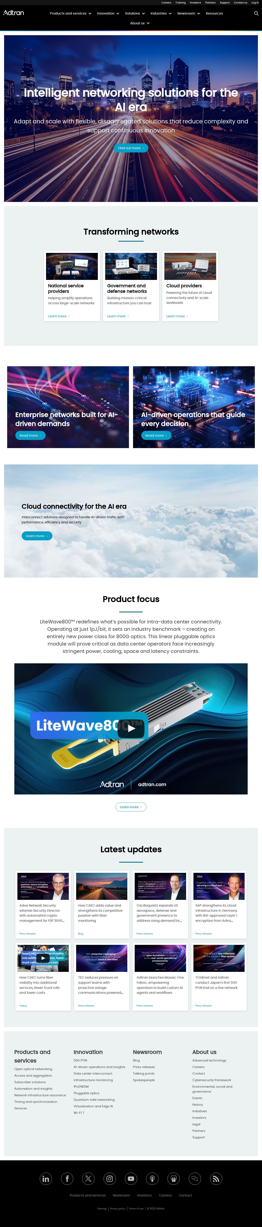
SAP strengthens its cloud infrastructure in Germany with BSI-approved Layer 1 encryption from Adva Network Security (216, 915)
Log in (255, 2)
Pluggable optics (86, 1093)
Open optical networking (33, 1069)
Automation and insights (33, 1088)
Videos (23, 1006)
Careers (166, 2)
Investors (195, 2)
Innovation (105, 13)
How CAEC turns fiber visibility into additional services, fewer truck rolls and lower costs (39, 985)
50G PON (80, 1060)
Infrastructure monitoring (93, 1080)
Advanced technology (209, 1060)
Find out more (129, 148)
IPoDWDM (81, 1086)
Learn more (57, 316)
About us (137, 23)
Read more (29, 435)
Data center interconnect (93, 1073)
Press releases (27, 934)
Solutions (132, 13)
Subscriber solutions (30, 1082)
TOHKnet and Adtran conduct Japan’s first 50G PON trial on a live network (216, 982)
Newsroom (186, 13)
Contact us (240, 2)
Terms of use (136, 1209)
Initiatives (199, 1111)
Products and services (68, 13)
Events (197, 1098)
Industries (159, 13)
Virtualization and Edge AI (93, 1106)
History (197, 1104)
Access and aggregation (33, 1075)
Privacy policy (117, 1209)
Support (225, 2)
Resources (214, 13)
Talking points (144, 1073)
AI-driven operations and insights (99, 1067)
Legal (196, 1124)
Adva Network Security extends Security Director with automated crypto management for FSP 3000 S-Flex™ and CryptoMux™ (40, 915)
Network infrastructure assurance (40, 1095)
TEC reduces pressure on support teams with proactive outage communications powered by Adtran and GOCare (99, 987)
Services (20, 1108)
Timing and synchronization (35, 1101)
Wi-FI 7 (79, 1112)
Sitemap (102, 1209)
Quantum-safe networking (94, 1099)
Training (180, 2)
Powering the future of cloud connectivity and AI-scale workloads (189, 294)
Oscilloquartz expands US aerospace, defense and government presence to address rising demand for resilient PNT (158, 915)
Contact (198, 1073)
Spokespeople (144, 1080)
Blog (80, 934)
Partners (210, 2)
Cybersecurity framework (211, 1080)
